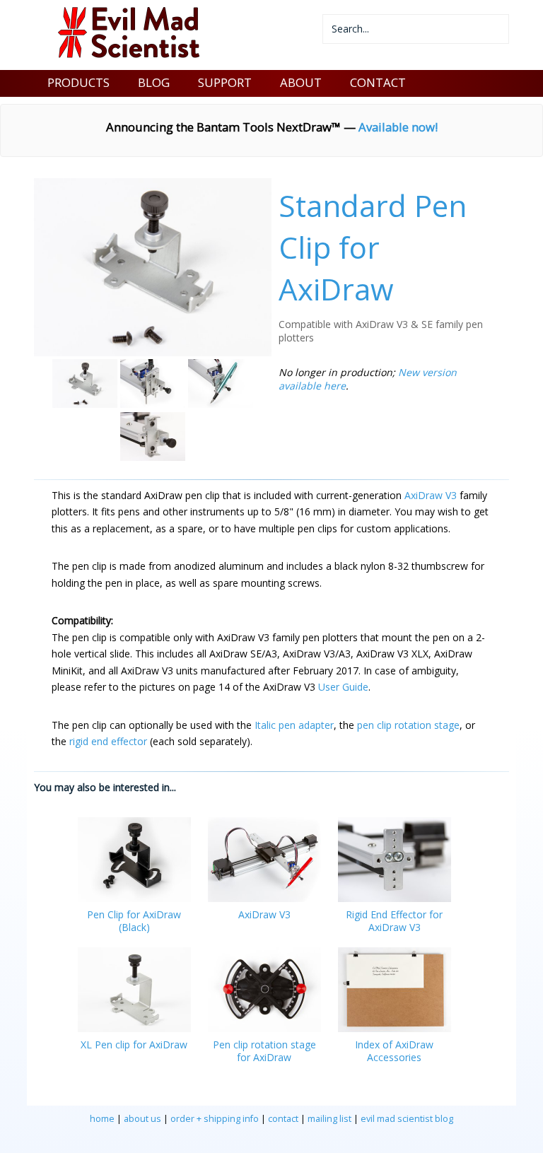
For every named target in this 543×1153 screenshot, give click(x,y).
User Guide (343, 686)
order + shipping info (214, 1119)
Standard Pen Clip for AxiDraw (373, 247)
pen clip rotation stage (408, 725)
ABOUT (301, 82)
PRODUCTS (78, 82)
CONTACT (378, 82)
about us (142, 1119)
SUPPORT (225, 82)
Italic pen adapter (294, 725)
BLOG (154, 82)
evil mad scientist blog (407, 1119)
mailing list (329, 1119)
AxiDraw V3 (430, 495)
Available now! (398, 127)
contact (283, 1119)
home (102, 1119)
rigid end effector (108, 741)
